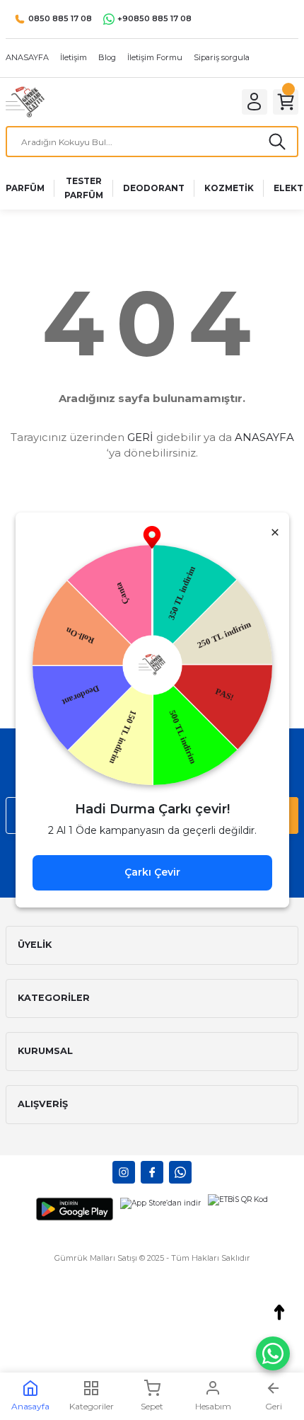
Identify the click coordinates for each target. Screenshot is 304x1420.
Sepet (152, 1406)
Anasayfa (30, 1406)
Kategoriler (91, 1406)
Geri (273, 1406)
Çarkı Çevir (152, 872)
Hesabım (213, 1406)
